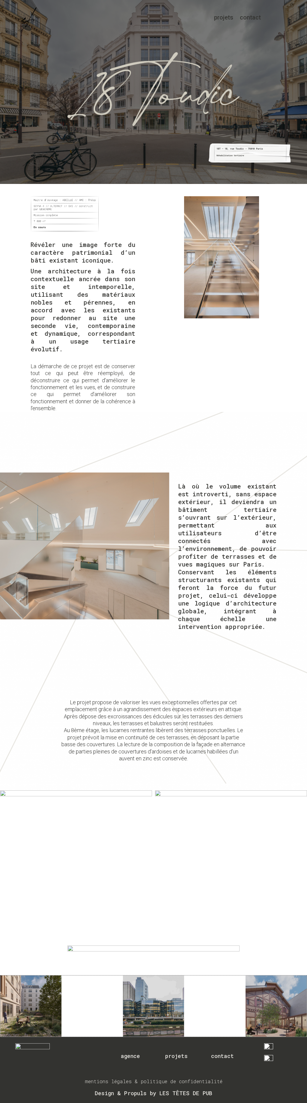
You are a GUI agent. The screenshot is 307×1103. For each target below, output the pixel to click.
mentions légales (108, 1081)
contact (250, 17)
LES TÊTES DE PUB (185, 1093)
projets (223, 17)
